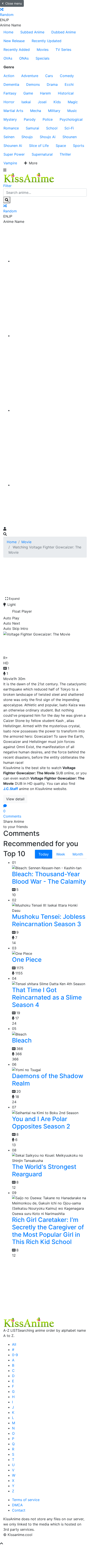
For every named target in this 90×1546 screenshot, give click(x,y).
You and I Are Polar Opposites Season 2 (41, 1122)
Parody (30, 119)
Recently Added (16, 49)
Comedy (67, 76)
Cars (49, 76)
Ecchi (69, 84)
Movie (26, 542)
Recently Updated (46, 41)
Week (60, 854)
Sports (78, 145)
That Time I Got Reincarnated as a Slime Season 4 (47, 997)
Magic (73, 102)
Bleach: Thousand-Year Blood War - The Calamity (49, 877)
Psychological (71, 119)
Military (54, 110)
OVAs (7, 58)
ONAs (24, 58)
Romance (11, 128)
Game (28, 93)
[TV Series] (49, 410)
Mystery (10, 119)
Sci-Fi (69, 128)
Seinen (8, 137)
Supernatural (42, 154)
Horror (8, 102)
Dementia (11, 84)
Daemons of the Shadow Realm (47, 1079)
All (14, 1344)
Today (43, 854)
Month (78, 854)
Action (8, 76)
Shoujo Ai (47, 137)
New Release (14, 41)
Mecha (35, 110)
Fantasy (9, 93)
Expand (14, 598)
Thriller (65, 154)
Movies (42, 49)
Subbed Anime (32, 32)
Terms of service (26, 1500)
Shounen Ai (12, 145)
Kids (57, 102)
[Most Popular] (49, 485)
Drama (52, 84)
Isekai (26, 102)
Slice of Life (39, 145)
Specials (42, 58)
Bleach (22, 1040)
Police (48, 119)
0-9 (15, 1355)
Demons (33, 84)
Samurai (32, 128)
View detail (15, 799)
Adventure (29, 76)
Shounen (69, 137)
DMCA (17, 1505)
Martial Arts (13, 110)
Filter (7, 186)
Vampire (10, 163)
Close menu (13, 3)
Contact (18, 1510)
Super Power (14, 154)
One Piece (27, 959)
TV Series (63, 49)
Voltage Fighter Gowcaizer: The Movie (40, 645)
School (51, 128)
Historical (66, 93)
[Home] (49, 261)
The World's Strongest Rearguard (44, 1170)
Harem (45, 93)
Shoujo (27, 137)
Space (61, 145)
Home (8, 32)
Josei (42, 102)
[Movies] (49, 335)
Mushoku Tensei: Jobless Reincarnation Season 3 (48, 920)
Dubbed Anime (63, 32)
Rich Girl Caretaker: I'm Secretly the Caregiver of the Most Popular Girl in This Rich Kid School (48, 1230)
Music (72, 110)
